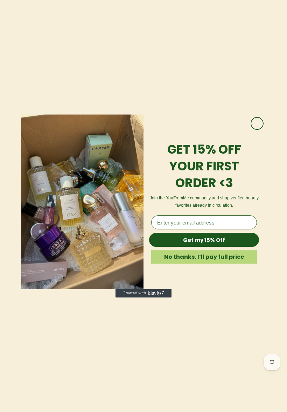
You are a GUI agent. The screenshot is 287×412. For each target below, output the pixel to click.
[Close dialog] (257, 123)
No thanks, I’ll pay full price (204, 257)
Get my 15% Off (204, 240)
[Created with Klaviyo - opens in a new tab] (143, 293)
